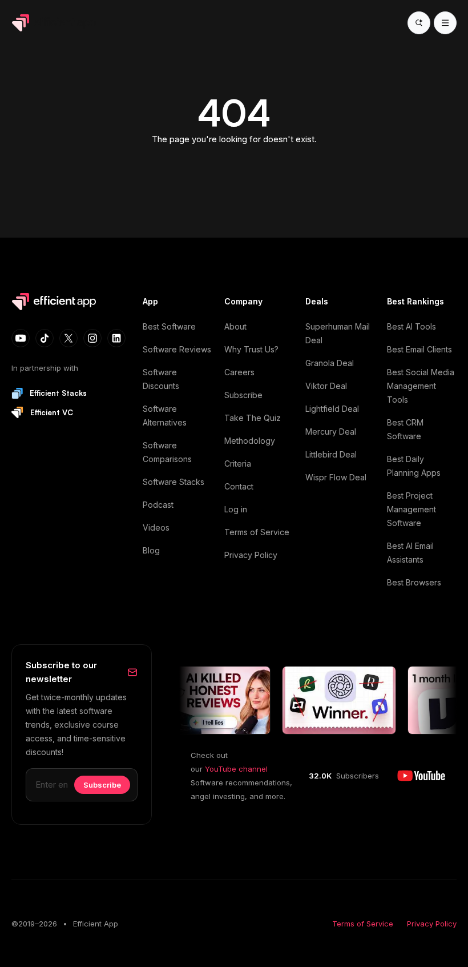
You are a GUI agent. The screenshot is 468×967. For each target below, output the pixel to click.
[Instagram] (92, 338)
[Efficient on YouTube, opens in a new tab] (421, 775)
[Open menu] (445, 22)
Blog (151, 550)
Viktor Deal (326, 386)
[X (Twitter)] (68, 338)
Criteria (237, 463)
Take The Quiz (252, 418)
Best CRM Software (405, 429)
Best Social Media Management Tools (420, 385)
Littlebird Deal (331, 454)
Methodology (249, 441)
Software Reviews (177, 349)
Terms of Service (256, 532)
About (235, 326)
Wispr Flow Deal (335, 477)
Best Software (169, 326)
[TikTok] (44, 338)
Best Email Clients (419, 349)
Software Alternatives (165, 415)
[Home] (55, 23)
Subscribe (243, 395)
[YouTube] (20, 338)
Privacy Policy (250, 555)
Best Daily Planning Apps (414, 466)
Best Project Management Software (411, 509)
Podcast (158, 504)
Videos (156, 527)
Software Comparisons (167, 452)
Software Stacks (173, 482)
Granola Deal (329, 363)
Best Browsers (414, 582)
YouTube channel (236, 768)
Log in (235, 509)
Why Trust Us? (251, 349)
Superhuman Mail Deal (337, 333)
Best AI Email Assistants (410, 552)
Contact (238, 486)
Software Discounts (161, 379)
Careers (239, 372)
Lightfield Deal (332, 409)
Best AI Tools (411, 326)
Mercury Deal (330, 431)
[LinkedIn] (116, 338)
